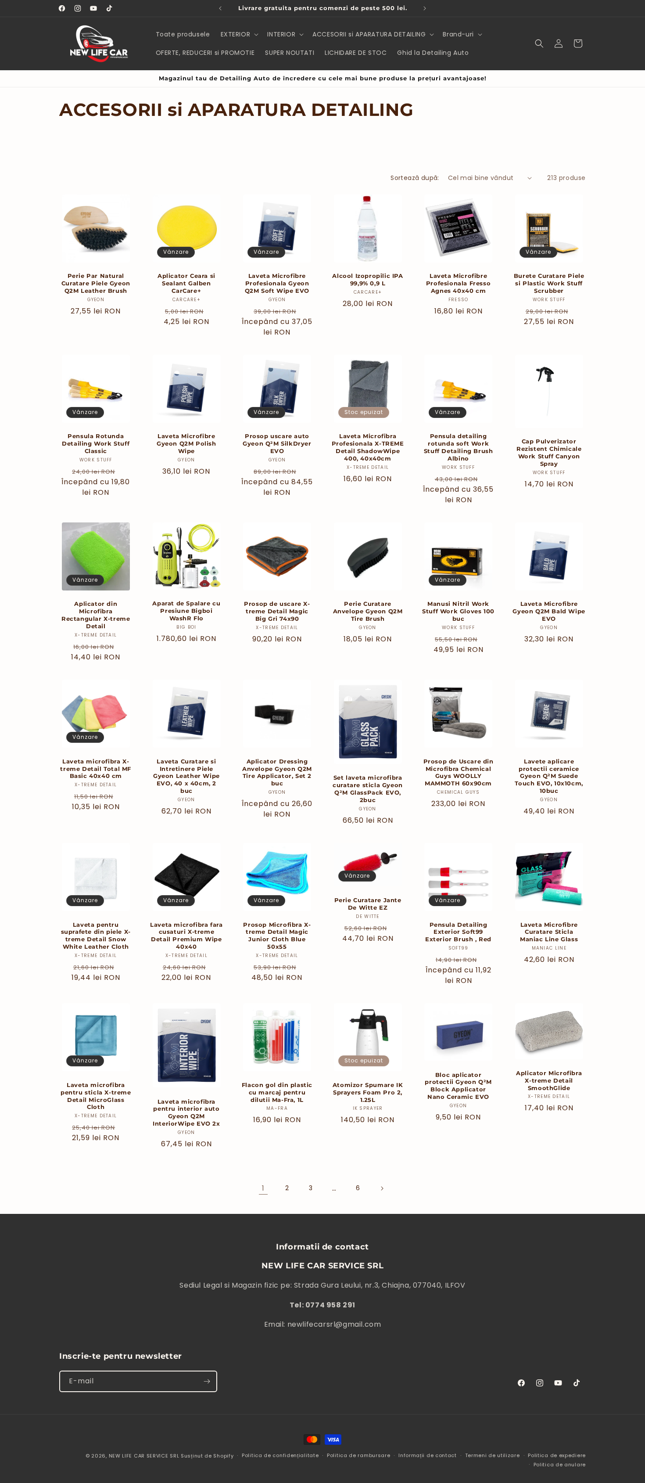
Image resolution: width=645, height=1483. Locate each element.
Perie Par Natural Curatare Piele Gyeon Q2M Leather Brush (95, 283)
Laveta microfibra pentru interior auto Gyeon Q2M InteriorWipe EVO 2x (186, 1112)
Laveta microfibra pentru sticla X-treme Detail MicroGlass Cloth (96, 1096)
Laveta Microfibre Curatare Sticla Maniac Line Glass (549, 932)
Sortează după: (415, 177)
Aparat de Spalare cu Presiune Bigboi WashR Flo (186, 611)
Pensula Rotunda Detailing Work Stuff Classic (95, 443)
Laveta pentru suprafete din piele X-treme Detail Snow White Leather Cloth (96, 935)
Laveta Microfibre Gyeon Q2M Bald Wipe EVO (548, 611)
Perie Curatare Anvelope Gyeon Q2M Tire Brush (368, 611)
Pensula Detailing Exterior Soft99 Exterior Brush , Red (458, 932)
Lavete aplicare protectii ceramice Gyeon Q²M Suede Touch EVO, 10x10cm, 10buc (549, 776)
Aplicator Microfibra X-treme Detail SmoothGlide (549, 1080)
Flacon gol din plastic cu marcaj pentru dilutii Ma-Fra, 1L (277, 1092)
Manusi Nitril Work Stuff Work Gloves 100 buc (458, 611)
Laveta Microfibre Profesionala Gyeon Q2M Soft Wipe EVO (277, 283)
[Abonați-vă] (206, 1381)
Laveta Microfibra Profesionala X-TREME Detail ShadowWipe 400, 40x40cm (368, 447)
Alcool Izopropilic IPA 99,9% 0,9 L (367, 279)
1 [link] (263, 1188)
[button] (238, 34)
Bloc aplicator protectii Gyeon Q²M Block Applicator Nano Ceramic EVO (458, 1086)
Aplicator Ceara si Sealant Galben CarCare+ (186, 283)
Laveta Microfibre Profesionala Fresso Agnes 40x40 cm (458, 283)
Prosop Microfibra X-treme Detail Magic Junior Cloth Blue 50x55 (277, 935)
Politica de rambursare (358, 1455)
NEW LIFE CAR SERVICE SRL (144, 1455)
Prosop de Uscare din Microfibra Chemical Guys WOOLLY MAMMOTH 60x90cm (458, 772)
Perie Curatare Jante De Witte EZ (367, 903)
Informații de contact (427, 1455)
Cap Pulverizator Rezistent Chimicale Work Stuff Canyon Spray (548, 452)
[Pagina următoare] (381, 1188)
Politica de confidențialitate (280, 1455)
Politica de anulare (560, 1464)
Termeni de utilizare (492, 1455)
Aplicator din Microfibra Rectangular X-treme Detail (95, 615)
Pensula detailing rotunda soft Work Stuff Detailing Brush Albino (458, 447)
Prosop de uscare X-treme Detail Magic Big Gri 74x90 (277, 611)
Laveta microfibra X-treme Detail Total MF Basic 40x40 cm (95, 769)
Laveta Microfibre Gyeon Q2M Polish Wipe (186, 443)
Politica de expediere (557, 1455)
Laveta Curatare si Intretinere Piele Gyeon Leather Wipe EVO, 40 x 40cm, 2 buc (186, 776)
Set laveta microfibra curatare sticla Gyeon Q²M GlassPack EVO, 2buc (368, 788)
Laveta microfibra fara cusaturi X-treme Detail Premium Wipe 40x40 (186, 935)
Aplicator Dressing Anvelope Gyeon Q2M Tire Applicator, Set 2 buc (277, 772)
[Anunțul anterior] (220, 8)
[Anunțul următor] (424, 8)
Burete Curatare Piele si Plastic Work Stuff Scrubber (549, 283)
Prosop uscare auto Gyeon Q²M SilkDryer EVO (277, 443)
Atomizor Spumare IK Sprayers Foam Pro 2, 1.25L (368, 1092)
